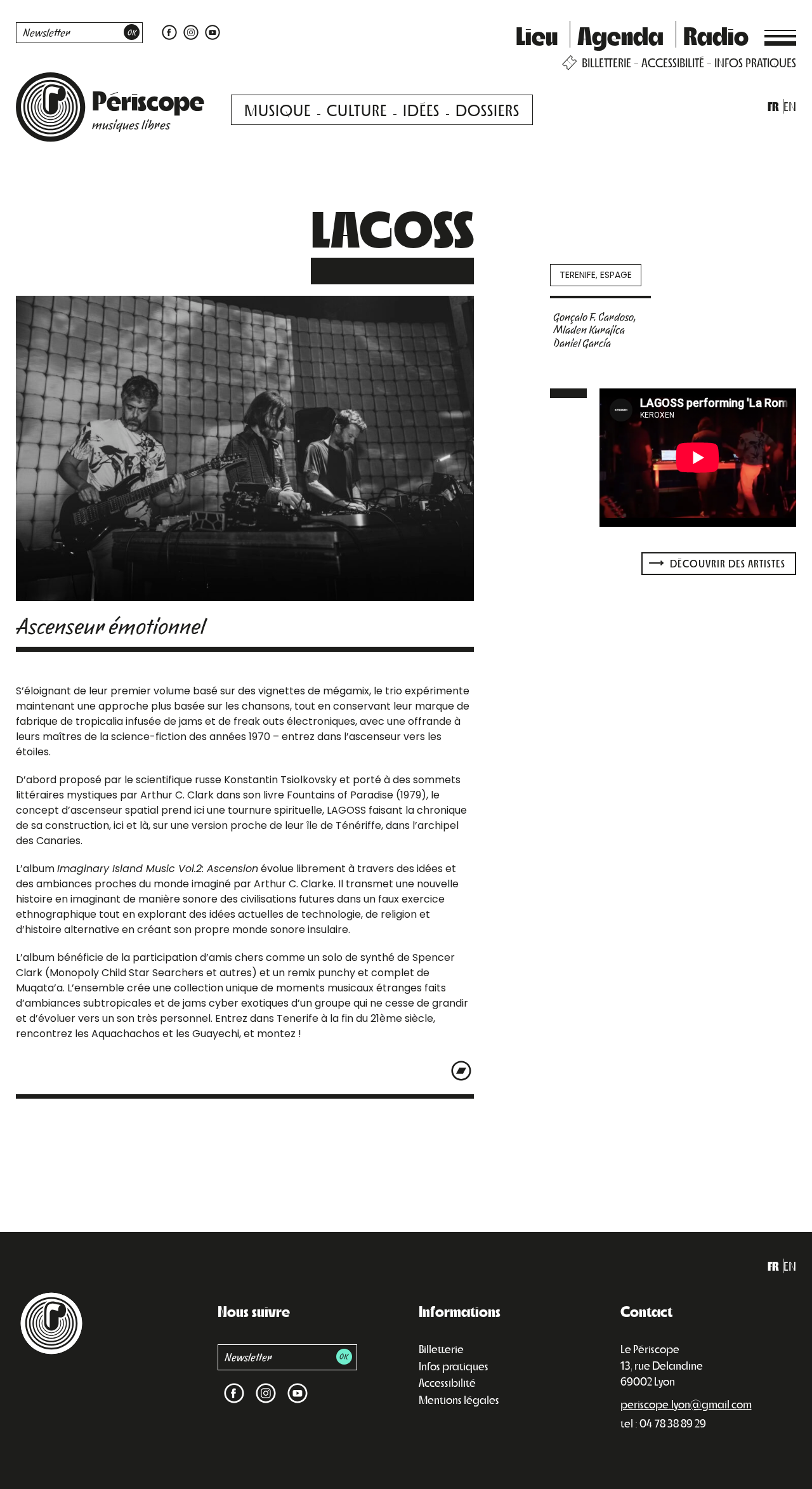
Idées (421, 109)
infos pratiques (755, 62)
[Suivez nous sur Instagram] (191, 31)
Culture (357, 109)
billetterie (606, 62)
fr (773, 106)
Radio (716, 35)
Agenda (620, 35)
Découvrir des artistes (726, 563)
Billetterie (441, 1349)
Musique (277, 109)
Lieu (537, 35)
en (789, 106)
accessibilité (672, 62)
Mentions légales (459, 1399)
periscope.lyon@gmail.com (686, 1404)
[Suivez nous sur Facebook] (169, 31)
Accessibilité (447, 1382)
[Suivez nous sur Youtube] (211, 31)
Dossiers (487, 109)
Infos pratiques (453, 1366)
